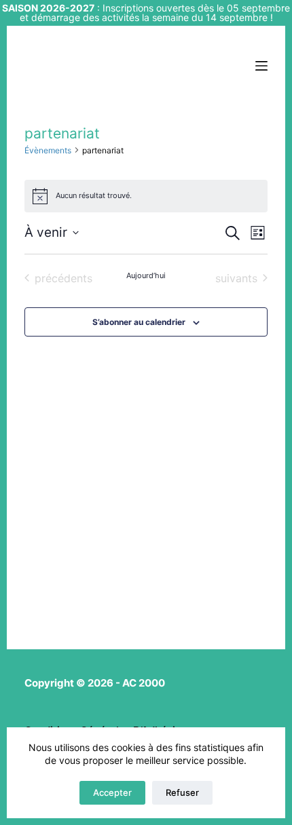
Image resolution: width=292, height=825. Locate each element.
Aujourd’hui (146, 275)
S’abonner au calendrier (138, 322)
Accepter (112, 792)
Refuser (182, 792)
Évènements (47, 150)
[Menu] (261, 66)
